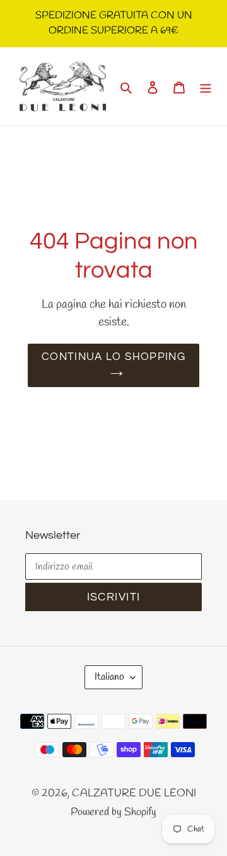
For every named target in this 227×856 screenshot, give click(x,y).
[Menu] (205, 86)
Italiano (109, 677)
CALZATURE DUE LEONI (134, 793)
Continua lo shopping (113, 357)
